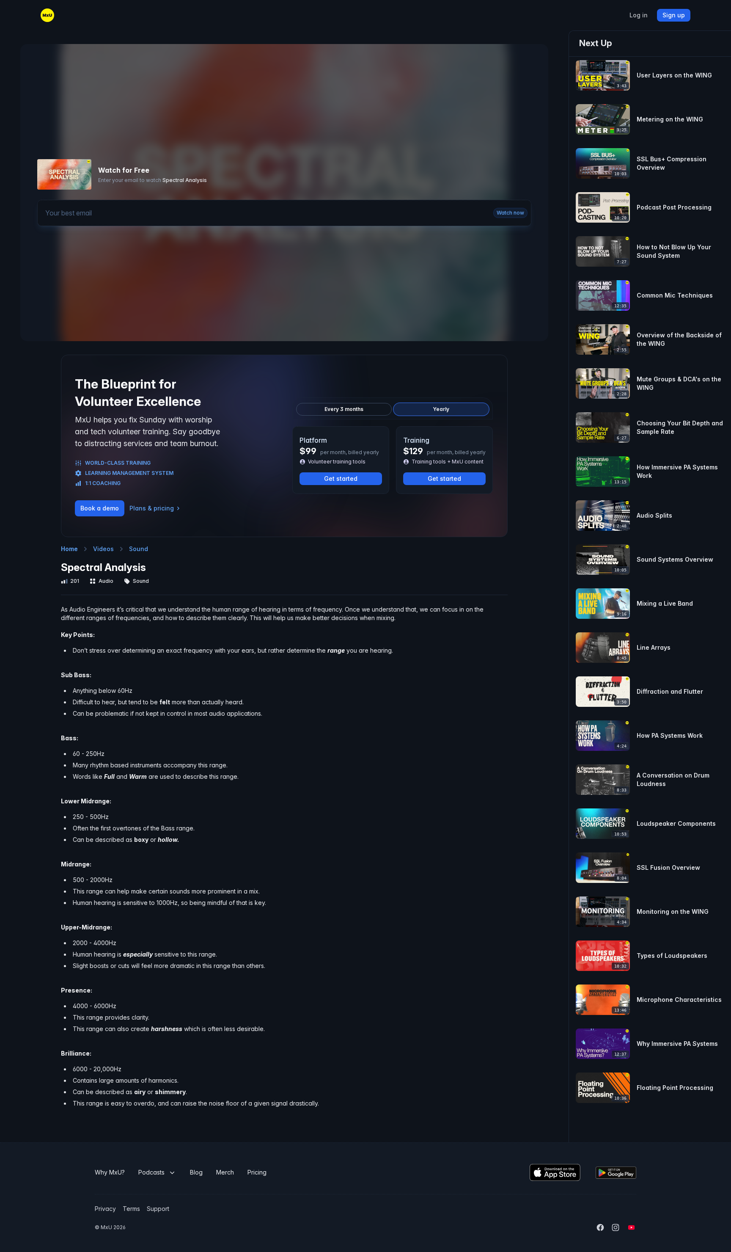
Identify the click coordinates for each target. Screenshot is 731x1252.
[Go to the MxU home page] (47, 15)
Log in (638, 15)
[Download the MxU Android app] (616, 1172)
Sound (138, 548)
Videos (103, 548)
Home (69, 548)
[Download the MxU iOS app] (555, 1172)
